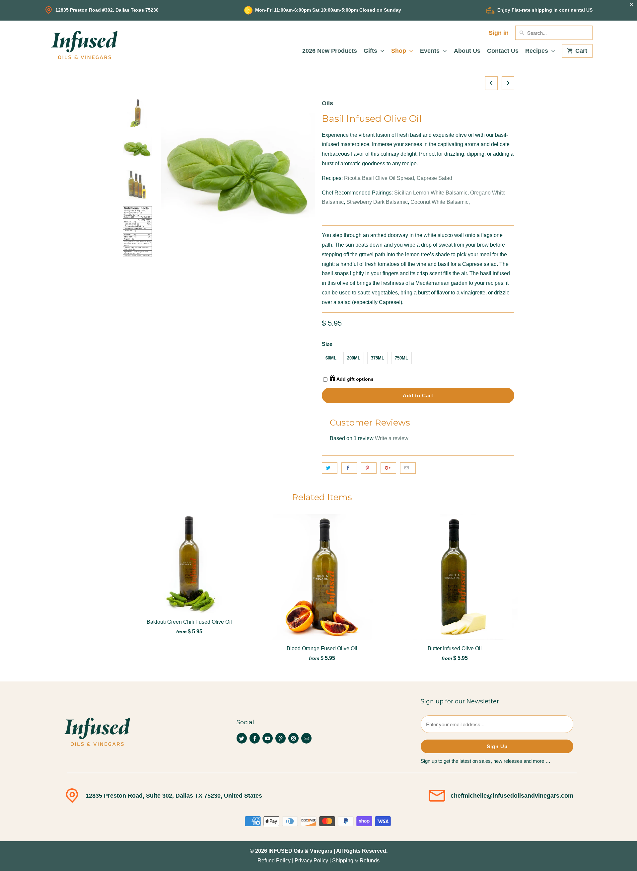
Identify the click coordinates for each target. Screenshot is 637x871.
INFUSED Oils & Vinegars (300, 851)
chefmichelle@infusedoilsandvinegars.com (512, 795)
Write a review (391, 438)
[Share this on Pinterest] (369, 468)
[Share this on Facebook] (349, 468)
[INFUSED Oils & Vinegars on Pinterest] (280, 738)
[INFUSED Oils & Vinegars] (84, 44)
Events (430, 51)
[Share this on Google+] (388, 468)
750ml (401, 358)
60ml (330, 358)
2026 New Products (329, 51)
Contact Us (503, 51)
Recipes (537, 51)
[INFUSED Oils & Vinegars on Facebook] (254, 738)
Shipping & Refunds (356, 860)
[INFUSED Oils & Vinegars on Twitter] (242, 738)
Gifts (371, 51)
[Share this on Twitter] (329, 468)
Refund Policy (274, 860)
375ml (377, 358)
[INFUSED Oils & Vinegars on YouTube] (267, 738)
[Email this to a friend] (408, 468)
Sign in (499, 33)
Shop (399, 51)
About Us (467, 51)
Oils (327, 103)
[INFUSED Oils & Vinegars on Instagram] (293, 738)
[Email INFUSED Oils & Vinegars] (306, 738)
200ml (353, 358)
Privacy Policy (311, 860)
